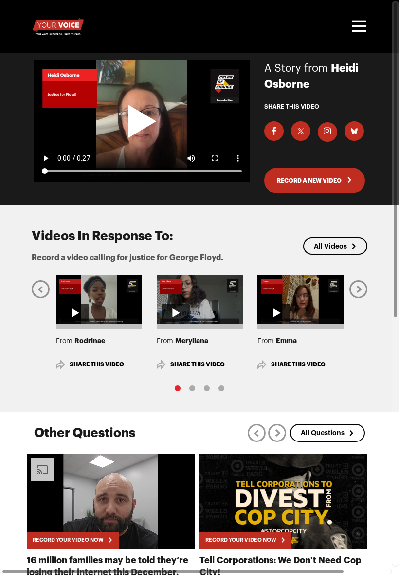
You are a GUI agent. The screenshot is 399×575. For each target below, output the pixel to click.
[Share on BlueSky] (354, 131)
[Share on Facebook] (274, 131)
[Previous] (41, 289)
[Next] (358, 289)
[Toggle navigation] (357, 26)
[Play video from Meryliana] (200, 299)
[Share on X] (300, 131)
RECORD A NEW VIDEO (310, 181)
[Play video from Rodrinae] (99, 299)
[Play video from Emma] (300, 299)
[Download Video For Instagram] (327, 132)
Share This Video (97, 364)
